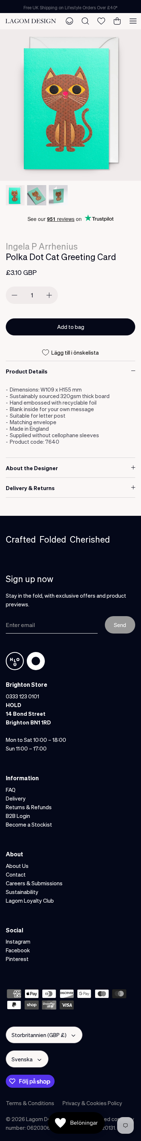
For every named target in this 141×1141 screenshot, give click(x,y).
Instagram (18, 941)
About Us (17, 865)
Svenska (22, 1059)
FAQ (11, 789)
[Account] (69, 21)
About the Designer (32, 468)
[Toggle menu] (133, 21)
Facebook (18, 950)
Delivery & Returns (30, 488)
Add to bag (70, 326)
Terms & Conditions (30, 1103)
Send (120, 624)
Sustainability (22, 891)
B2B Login (18, 815)
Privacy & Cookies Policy (92, 1103)
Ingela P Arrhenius (42, 246)
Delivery (16, 798)
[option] (70, 105)
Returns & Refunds (29, 807)
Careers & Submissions (34, 883)
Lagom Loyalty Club (30, 900)
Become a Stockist (29, 824)
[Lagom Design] (30, 21)
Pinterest (17, 958)
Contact (16, 874)
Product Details (26, 371)
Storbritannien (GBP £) (39, 1034)
